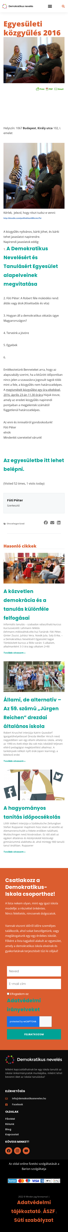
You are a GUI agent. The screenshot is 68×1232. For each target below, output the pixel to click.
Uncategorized (15, 523)
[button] (50, 6)
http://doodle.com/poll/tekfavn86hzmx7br (22, 218)
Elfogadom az (24, 1002)
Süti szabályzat (33, 1220)
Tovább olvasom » (14, 652)
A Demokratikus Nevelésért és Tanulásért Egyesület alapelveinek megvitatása (30, 266)
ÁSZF (49, 1211)
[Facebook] (8, 1150)
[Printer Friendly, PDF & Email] (50, 89)
